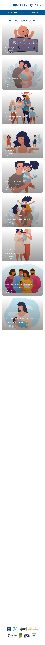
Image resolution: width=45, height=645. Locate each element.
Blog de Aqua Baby (20, 20)
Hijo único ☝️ (9, 82)
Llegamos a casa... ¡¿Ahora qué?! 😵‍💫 (16, 322)
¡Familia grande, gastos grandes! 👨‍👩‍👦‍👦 (16, 116)
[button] (36, 5)
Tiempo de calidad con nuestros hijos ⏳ (17, 219)
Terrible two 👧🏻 (9, 47)
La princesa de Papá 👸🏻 (12, 185)
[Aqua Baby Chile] (22, 5)
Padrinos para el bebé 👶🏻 (13, 288)
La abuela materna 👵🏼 (12, 253)
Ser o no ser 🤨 (9, 150)
